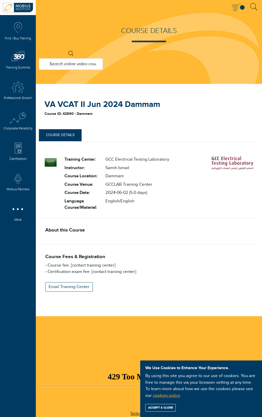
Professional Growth (18, 98)
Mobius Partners (18, 189)
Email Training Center (69, 286)
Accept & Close (160, 408)
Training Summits (18, 67)
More (17, 220)
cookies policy (166, 395)
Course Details (60, 135)
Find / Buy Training (18, 38)
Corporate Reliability (18, 128)
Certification (18, 159)
